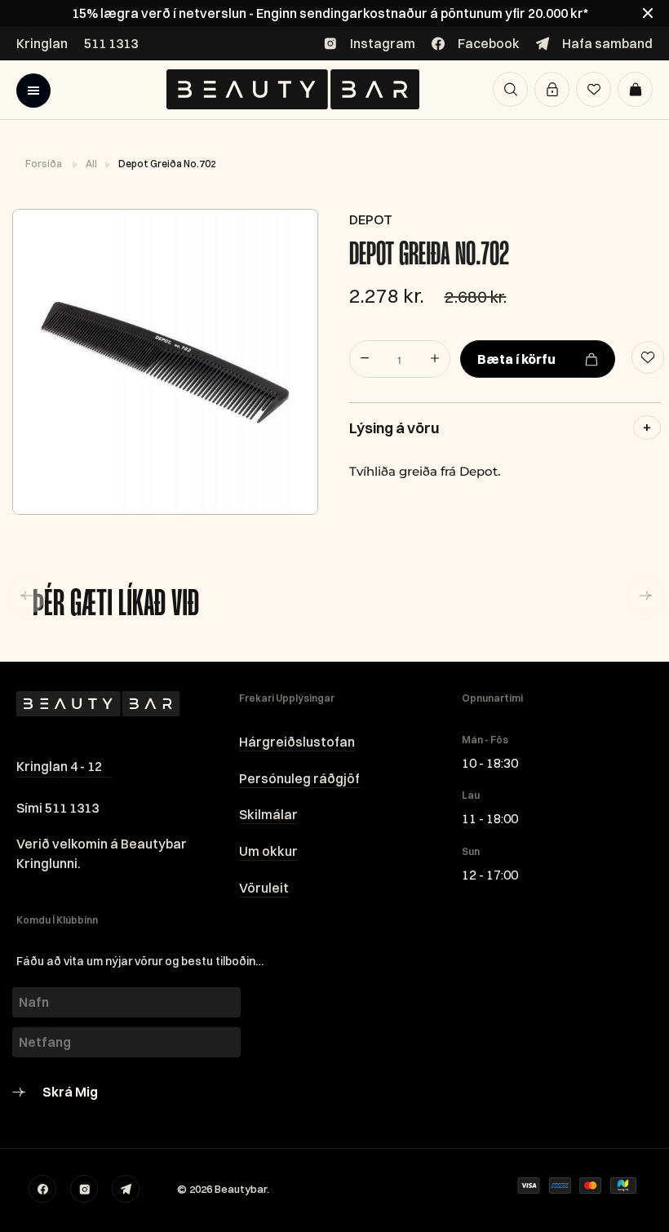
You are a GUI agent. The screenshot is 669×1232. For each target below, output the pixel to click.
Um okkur (268, 851)
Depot (370, 219)
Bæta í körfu (516, 359)
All (92, 163)
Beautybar (241, 1188)
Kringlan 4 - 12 (59, 766)
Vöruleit (264, 888)
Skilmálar (268, 814)
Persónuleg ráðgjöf (299, 778)
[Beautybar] (292, 89)
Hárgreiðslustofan (297, 741)
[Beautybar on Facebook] (42, 1189)
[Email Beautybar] (126, 1189)
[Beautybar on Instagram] (84, 1189)
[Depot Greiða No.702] (164, 362)
